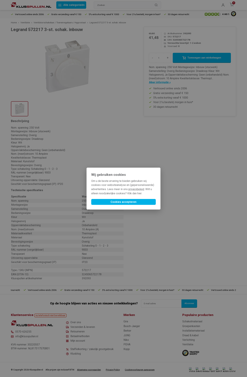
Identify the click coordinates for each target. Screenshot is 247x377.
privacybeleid (136, 189)
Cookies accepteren (123, 202)
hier (139, 193)
